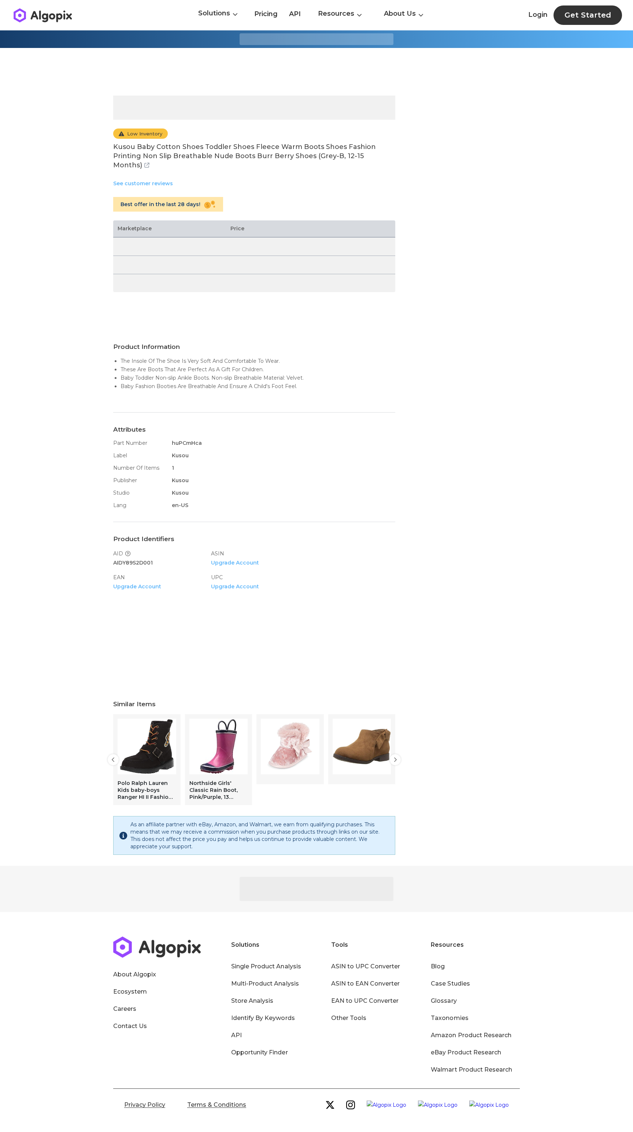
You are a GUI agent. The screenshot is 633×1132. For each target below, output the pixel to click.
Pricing (266, 14)
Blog (438, 966)
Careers (124, 1008)
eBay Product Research (466, 1052)
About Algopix (134, 974)
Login (538, 15)
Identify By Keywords (263, 1017)
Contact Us (130, 1026)
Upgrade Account (235, 562)
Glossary (443, 1000)
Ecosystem (130, 991)
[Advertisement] (316, 71)
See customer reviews (143, 183)
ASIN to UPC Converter (365, 966)
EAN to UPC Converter (365, 1000)
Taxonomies (449, 1017)
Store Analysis (252, 1000)
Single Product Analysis (266, 966)
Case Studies (450, 983)
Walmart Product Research (471, 1069)
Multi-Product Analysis (265, 983)
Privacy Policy (144, 1104)
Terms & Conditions (216, 1104)
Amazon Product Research (471, 1035)
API (295, 14)
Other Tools (348, 1017)
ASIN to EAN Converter (365, 983)
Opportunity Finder (259, 1052)
